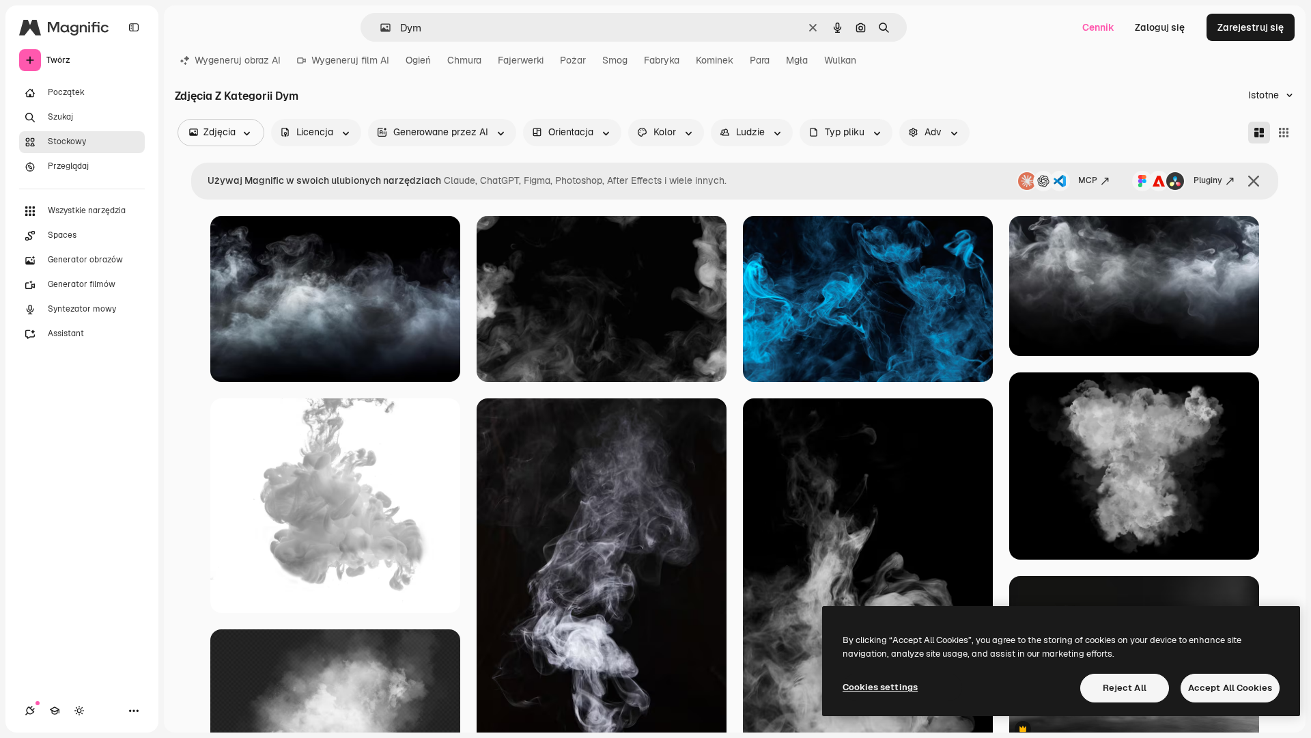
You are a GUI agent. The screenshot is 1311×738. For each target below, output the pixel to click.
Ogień (418, 60)
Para (760, 60)
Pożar (573, 60)
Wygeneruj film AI (350, 60)
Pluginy (1208, 180)
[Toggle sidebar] (134, 27)
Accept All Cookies (1230, 688)
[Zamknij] (1253, 181)
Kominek (714, 60)
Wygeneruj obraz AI (238, 60)
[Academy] (55, 711)
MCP (1087, 180)
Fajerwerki (521, 60)
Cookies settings (880, 687)
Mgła (797, 60)
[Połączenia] (30, 711)
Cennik (1098, 27)
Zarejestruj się (1250, 27)
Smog (615, 60)
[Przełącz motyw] (79, 711)
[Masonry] (1259, 133)
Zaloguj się (1160, 27)
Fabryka (661, 60)
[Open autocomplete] (380, 28)
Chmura (464, 60)
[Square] (1284, 133)
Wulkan (840, 60)
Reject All (1124, 688)
